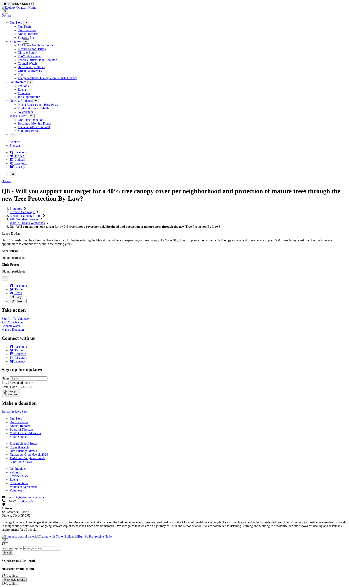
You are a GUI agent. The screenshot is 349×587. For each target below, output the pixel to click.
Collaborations (19, 483)
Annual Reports (20, 426)
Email (12, 382)
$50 (4, 411)
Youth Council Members (25, 433)
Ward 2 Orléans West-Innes (27, 223)
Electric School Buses (24, 443)
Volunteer (16, 490)
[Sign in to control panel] (18, 536)
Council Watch (19, 447)
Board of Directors (22, 429)
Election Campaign (22, 212)
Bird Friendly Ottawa (23, 451)
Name (5, 378)
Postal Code (9, 387)
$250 (18, 411)
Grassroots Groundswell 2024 (29, 454)
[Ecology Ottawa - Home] (19, 7)
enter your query (12, 548)
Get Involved (18, 468)
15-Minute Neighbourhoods (27, 458)
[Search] (5, 11)
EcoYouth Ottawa (21, 461)
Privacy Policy (19, 476)
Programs (16, 208)
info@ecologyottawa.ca (31, 497)
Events (14, 479)
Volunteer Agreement (23, 486)
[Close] (5, 279)
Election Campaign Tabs (26, 215)
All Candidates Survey (24, 219)
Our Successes (19, 422)
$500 (25, 411)
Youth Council (19, 436)
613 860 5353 (25, 501)
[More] (26, 23)
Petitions (15, 472)
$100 (11, 411)
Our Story (16, 418)
